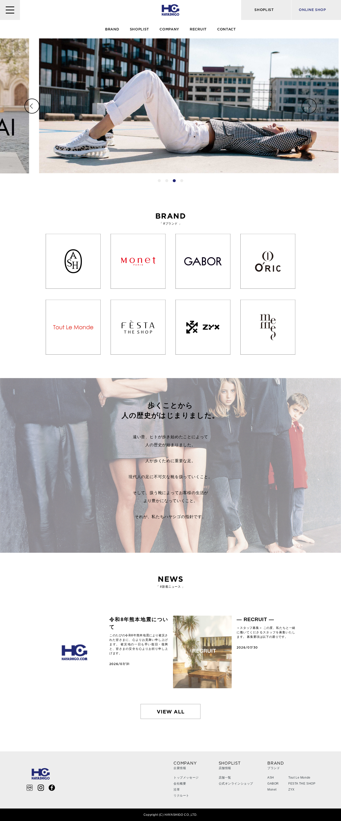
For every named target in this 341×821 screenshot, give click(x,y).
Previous (31, 106)
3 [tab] (174, 180)
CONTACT (226, 29)
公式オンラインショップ (236, 783)
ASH (270, 777)
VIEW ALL (170, 711)
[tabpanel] (170, 105)
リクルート (181, 795)
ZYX (291, 789)
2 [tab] (166, 180)
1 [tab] (159, 180)
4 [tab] (181, 180)
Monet (272, 789)
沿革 (176, 789)
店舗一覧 (225, 777)
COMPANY (169, 29)
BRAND (112, 29)
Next (309, 106)
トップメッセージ (186, 777)
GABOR (273, 783)
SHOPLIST (139, 29)
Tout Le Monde (299, 777)
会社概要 (179, 783)
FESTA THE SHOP (301, 783)
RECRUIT (198, 29)
